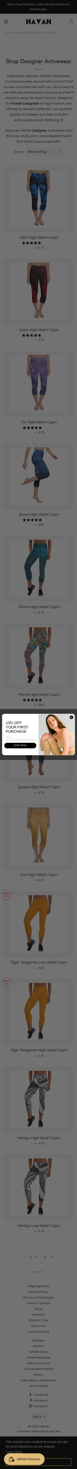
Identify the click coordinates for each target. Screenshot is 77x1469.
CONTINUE (20, 745)
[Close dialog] (71, 717)
